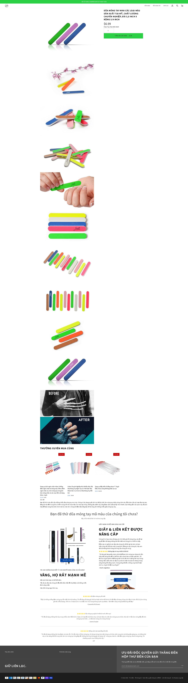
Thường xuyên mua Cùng (57, 448)
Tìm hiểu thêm (67, 560)
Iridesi (123, 678)
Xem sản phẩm (121, 580)
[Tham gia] (181, 665)
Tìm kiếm (131, 678)
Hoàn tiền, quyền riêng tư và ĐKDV (152, 678)
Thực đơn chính (9, 652)
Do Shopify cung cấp (177, 678)
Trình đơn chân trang (65, 652)
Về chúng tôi (138, 678)
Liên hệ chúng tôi (166, 678)
